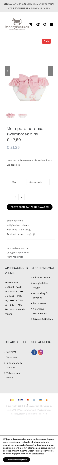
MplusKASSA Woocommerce (20, 410)
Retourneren (40, 303)
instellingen (38, 453)
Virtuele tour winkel (13, 375)
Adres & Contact (42, 277)
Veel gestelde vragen (40, 285)
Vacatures (11, 357)
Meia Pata (18, 256)
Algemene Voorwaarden (40, 311)
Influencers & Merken (14, 365)
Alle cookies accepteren (16, 459)
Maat (15, 182)
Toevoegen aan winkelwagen (29, 207)
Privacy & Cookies (43, 319)
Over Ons (11, 351)
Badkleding (23, 252)
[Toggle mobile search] (45, 24)
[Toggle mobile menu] (51, 24)
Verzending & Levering (40, 295)
